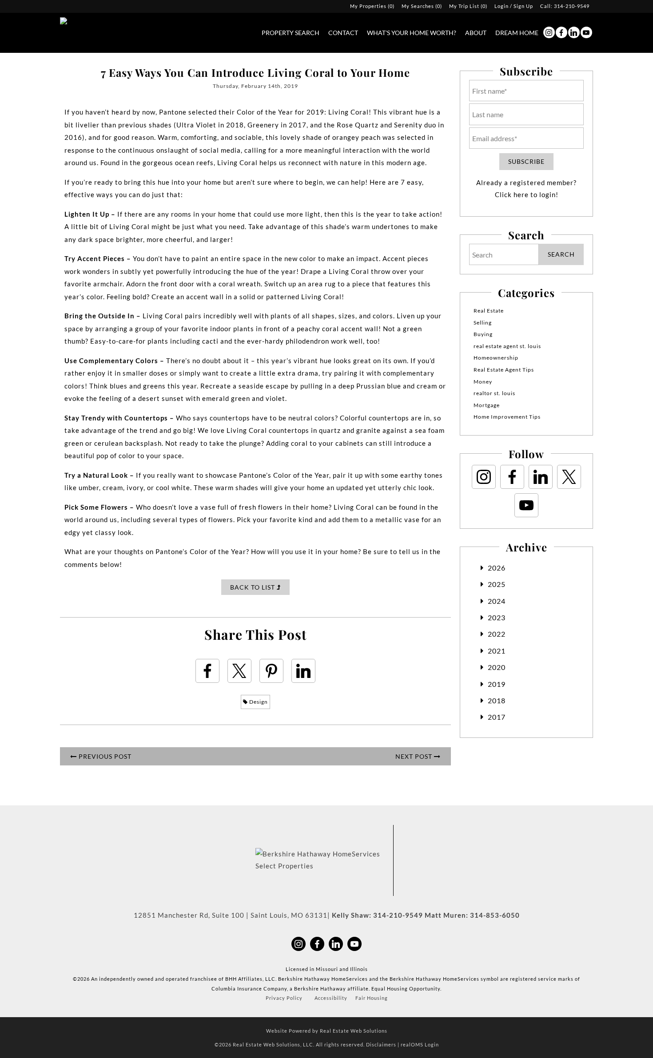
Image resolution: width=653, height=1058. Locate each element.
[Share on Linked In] (303, 671)
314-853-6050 (495, 915)
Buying (483, 334)
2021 (497, 650)
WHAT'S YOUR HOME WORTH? (411, 32)
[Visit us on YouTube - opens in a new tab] (586, 32)
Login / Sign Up (513, 6)
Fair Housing (371, 998)
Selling (483, 322)
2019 (497, 684)
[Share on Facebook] (207, 671)
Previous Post (104, 756)
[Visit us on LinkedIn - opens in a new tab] (574, 32)
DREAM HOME (516, 32)
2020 (497, 667)
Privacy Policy (284, 998)
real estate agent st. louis (507, 346)
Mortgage (487, 405)
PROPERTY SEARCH (290, 32)
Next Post (414, 756)
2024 (497, 601)
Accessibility (331, 998)
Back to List (253, 587)
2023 (497, 617)
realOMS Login (420, 1044)
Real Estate (489, 310)
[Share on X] (239, 671)
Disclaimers (381, 1044)
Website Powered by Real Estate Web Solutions (326, 1031)
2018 (497, 700)
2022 (497, 634)
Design (258, 701)
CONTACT (343, 32)
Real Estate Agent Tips (504, 369)
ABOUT (475, 32)
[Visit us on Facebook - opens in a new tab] (561, 32)
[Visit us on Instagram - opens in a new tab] (549, 32)
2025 (497, 584)
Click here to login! (526, 194)
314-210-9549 (571, 6)
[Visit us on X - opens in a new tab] (569, 477)
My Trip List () (468, 6)
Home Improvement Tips (507, 416)
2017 (497, 717)
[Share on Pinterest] (271, 671)
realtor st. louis (494, 393)
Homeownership (496, 357)
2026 (497, 567)
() (372, 6)
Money (483, 381)
